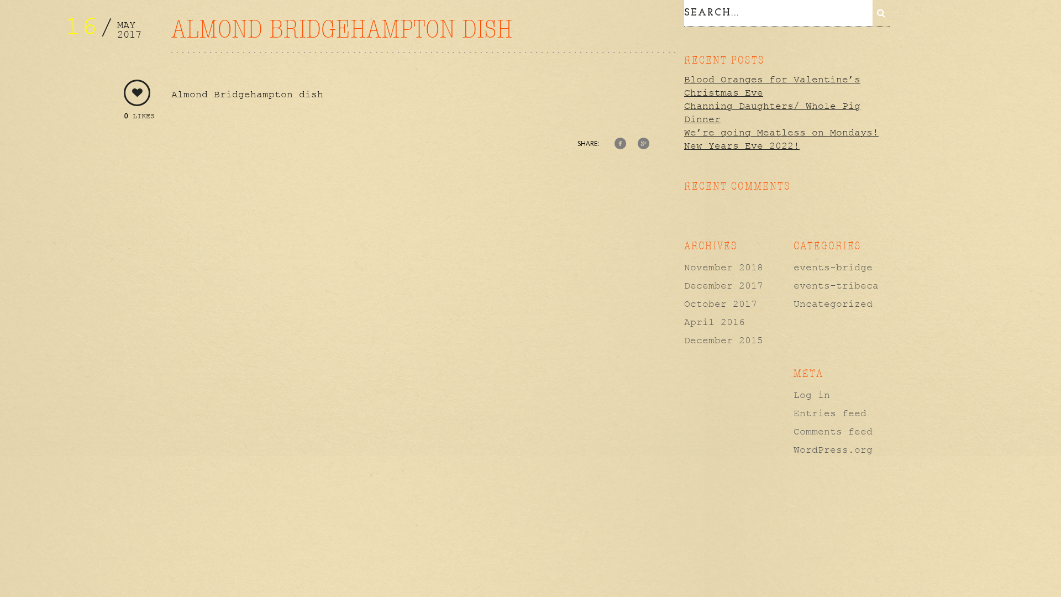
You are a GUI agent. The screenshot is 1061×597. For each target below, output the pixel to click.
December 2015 (723, 340)
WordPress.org (833, 449)
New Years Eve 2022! (742, 145)
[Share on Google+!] (643, 144)
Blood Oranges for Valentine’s (772, 79)
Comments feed (833, 431)
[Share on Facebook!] (620, 144)
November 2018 (723, 267)
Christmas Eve (723, 92)
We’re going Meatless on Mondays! (781, 132)
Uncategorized (833, 304)
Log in (812, 395)
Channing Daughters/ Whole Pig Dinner (772, 113)
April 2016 (714, 322)
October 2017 (720, 304)
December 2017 (723, 285)
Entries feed (830, 413)
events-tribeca (836, 285)
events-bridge (833, 267)
